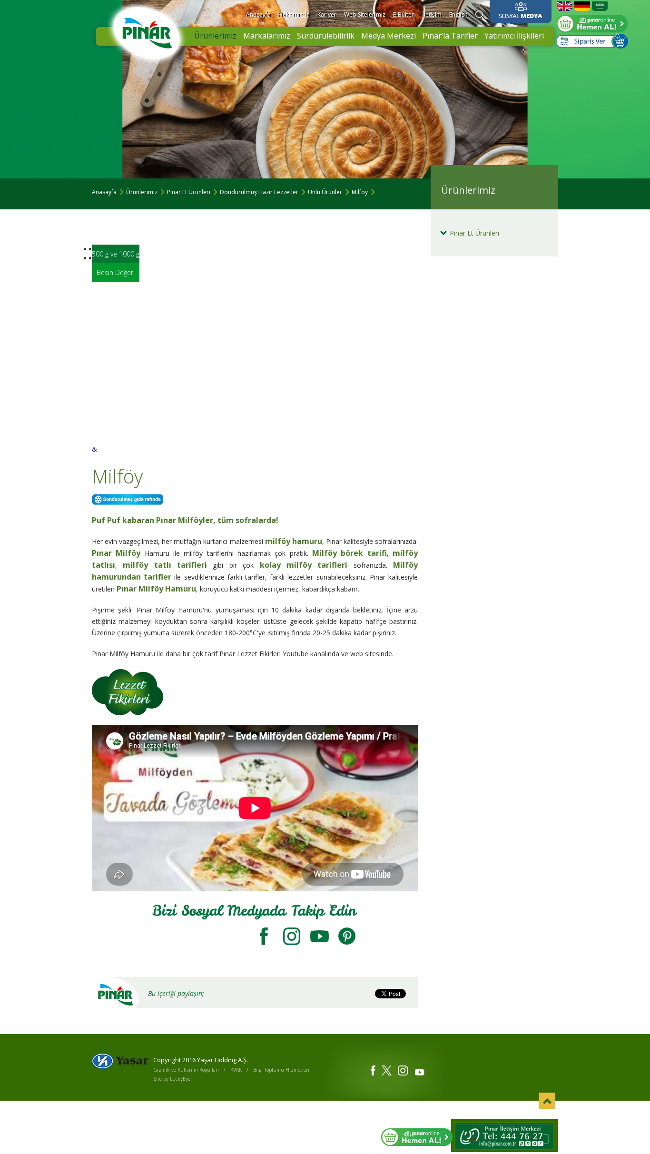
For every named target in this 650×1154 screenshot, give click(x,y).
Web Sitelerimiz (364, 14)
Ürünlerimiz (215, 35)
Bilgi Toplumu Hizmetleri (281, 1069)
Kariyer (326, 14)
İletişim (432, 14)
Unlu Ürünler (325, 192)
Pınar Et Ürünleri (188, 192)
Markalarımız (266, 35)
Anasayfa (258, 14)
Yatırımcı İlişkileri (514, 35)
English (458, 14)
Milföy (360, 192)
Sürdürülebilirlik (326, 35)
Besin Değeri (116, 272)
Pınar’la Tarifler (450, 35)
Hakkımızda (294, 14)
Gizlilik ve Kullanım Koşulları (186, 1069)
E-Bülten (404, 14)
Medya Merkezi (388, 35)
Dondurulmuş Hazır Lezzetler (259, 192)
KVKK (236, 1069)
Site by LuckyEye (171, 1078)
